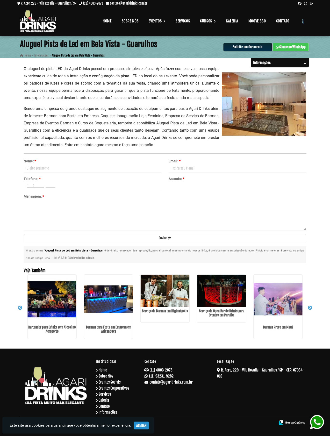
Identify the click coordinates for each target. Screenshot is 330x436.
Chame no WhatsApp (292, 47)
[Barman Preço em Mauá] (278, 299)
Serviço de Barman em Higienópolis (165, 311)
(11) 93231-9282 (161, 376)
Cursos (206, 21)
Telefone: (32, 179)
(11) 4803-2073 (93, 3)
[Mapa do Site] (224, 423)
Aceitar (141, 425)
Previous (20, 308)
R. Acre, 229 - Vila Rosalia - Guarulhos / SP (48, 3)
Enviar (163, 238)
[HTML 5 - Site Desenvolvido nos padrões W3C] (237, 423)
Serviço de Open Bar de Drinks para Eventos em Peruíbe (221, 313)
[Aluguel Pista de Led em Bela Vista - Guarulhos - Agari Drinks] (38, 21)
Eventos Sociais (110, 382)
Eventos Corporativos (114, 388)
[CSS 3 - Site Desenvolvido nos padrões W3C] (253, 423)
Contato (282, 21)
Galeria (232, 21)
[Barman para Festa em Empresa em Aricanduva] (108, 299)
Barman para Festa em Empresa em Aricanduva (108, 329)
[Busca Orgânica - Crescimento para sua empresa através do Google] (292, 422)
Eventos (156, 21)
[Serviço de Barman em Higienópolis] (165, 291)
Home (107, 21)
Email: (174, 161)
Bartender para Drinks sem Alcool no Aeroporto (52, 329)
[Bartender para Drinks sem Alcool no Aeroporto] (52, 299)
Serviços (183, 21)
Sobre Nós (130, 21)
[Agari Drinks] (56, 386)
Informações (108, 412)
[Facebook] (299, 3)
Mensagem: (34, 196)
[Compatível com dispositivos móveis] (270, 423)
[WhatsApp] (311, 3)
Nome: (30, 161)
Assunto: (176, 179)
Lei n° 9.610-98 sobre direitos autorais (74, 258)
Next (310, 308)
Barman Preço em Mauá (278, 327)
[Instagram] (305, 3)
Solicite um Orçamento (247, 47)
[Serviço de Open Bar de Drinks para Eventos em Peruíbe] (221, 291)
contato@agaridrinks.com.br (128, 3)
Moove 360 (257, 21)
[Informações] (303, 21)
